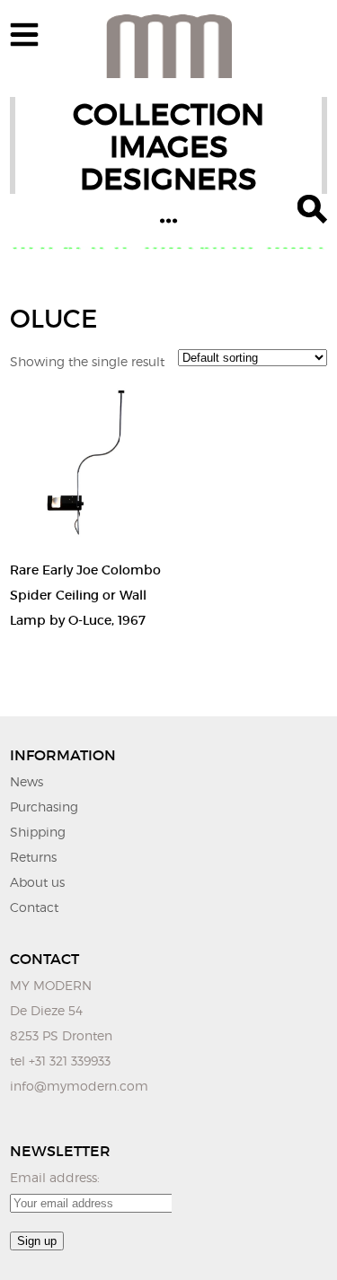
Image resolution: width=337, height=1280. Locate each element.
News (26, 781)
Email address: (55, 1177)
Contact (34, 907)
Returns (33, 856)
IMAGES (169, 146)
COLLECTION (168, 114)
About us (37, 882)
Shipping (38, 831)
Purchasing (44, 806)
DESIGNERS (168, 179)
